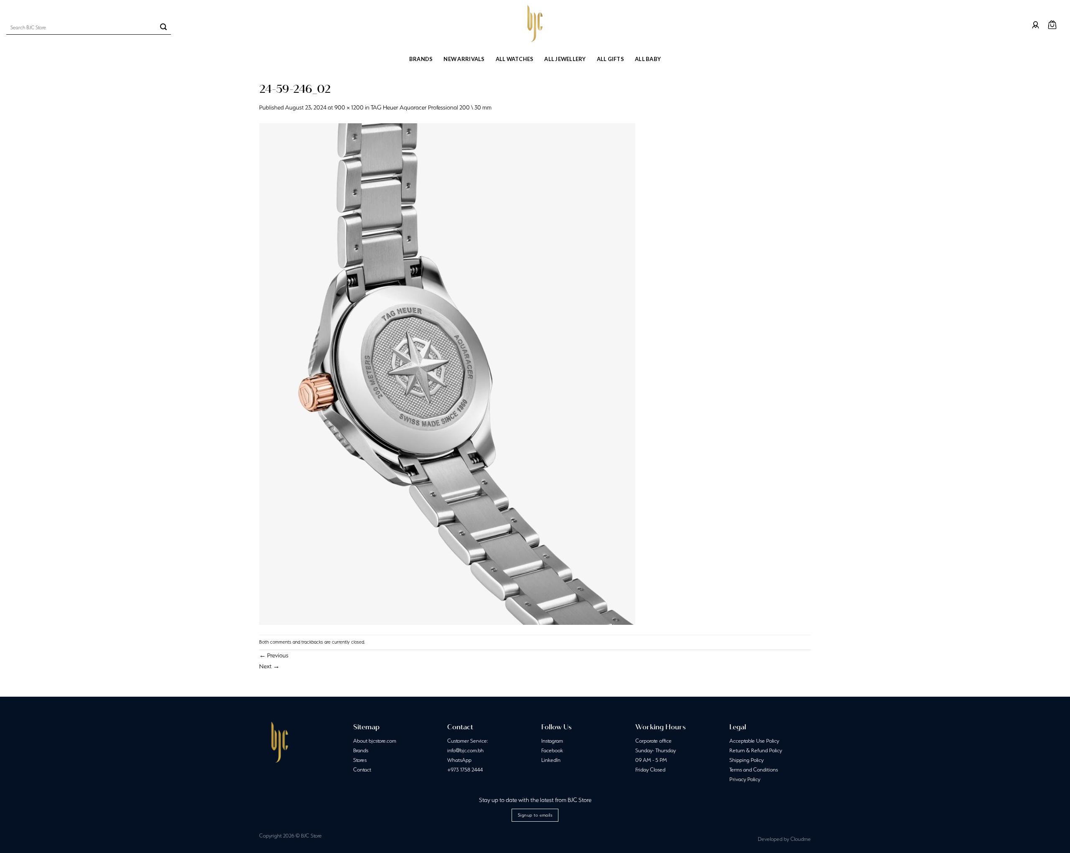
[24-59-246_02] (447, 373)
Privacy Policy (744, 779)
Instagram (552, 741)
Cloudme (800, 839)
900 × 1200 (349, 107)
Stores (360, 760)
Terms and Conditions (753, 769)
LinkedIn (550, 760)
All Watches (515, 59)
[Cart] (1052, 25)
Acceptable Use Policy (754, 741)
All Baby (648, 59)
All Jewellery (565, 59)
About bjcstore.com (374, 741)
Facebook (552, 750)
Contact (362, 769)
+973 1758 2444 (465, 769)
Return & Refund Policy (755, 750)
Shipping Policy (746, 760)
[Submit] (163, 27)
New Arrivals (463, 59)
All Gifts (610, 59)
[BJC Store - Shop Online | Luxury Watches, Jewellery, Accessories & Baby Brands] (535, 23)
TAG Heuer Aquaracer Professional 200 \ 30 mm (431, 107)
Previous (273, 655)
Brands (421, 59)
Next (269, 666)
